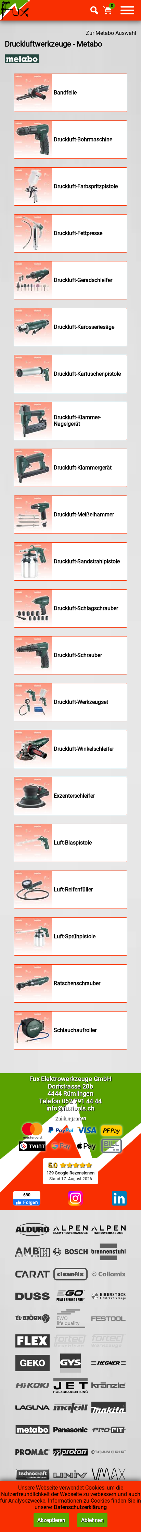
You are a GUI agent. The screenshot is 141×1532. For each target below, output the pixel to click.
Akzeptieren (51, 1520)
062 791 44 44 (82, 1101)
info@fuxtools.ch (70, 1108)
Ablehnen (92, 1520)
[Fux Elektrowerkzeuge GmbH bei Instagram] (75, 1199)
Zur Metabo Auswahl (111, 33)
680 (26, 1195)
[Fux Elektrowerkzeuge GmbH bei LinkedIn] (119, 1199)
